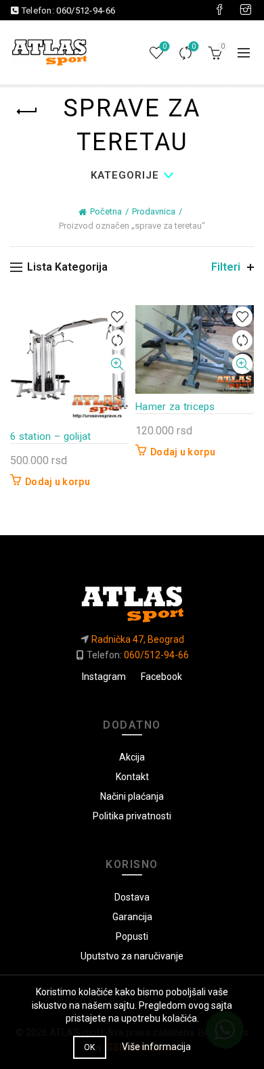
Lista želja (164, 46)
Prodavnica (153, 211)
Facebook (161, 676)
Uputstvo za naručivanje (132, 956)
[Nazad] (27, 111)
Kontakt (132, 776)
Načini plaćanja (132, 796)
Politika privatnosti (132, 816)
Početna (106, 211)
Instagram (104, 676)
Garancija (132, 916)
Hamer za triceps (175, 407)
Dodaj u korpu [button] (57, 481)
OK (89, 1047)
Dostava (132, 897)
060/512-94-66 (85, 10)
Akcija (132, 757)
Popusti (132, 936)
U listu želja (117, 317)
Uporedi (194, 46)
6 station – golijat (50, 436)
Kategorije (125, 175)
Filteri (225, 266)
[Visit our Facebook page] (219, 10)
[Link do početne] (132, 598)
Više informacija (156, 1046)
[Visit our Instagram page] (246, 10)
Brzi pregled (117, 364)
